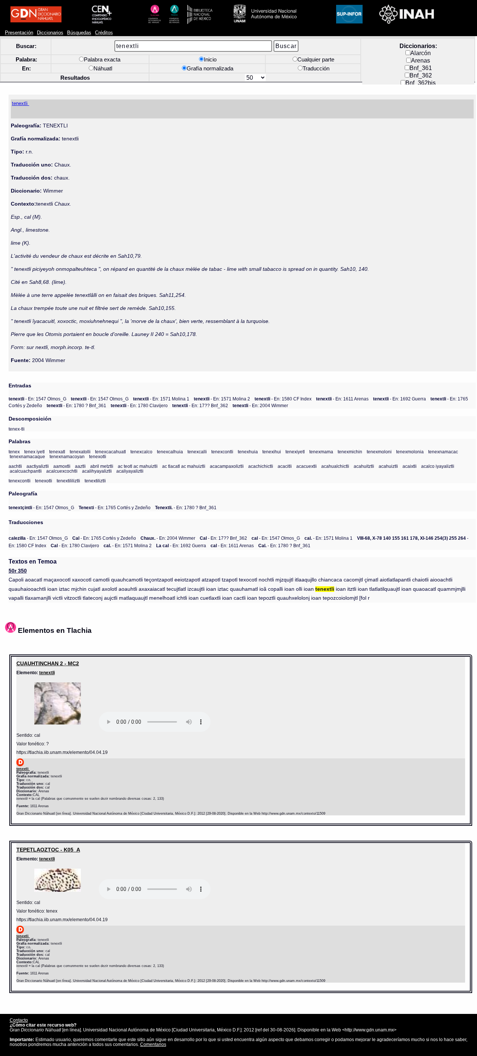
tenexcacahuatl (110, 451)
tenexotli (97, 456)
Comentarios (153, 1044)
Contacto (19, 1020)
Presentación (19, 32)
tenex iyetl (34, 451)
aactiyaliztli (37, 466)
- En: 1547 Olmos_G (37, 398)
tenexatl (57, 451)
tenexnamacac (443, 451)
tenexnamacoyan (67, 456)
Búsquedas (79, 32)
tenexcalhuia (170, 451)
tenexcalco (141, 451)
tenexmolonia (410, 451)
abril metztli (101, 466)
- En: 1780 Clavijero (139, 405)
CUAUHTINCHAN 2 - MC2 (47, 663)
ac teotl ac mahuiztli (138, 466)
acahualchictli (335, 466)
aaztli (80, 466)
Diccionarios (50, 32)
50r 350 (18, 571)
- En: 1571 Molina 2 (222, 398)
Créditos (104, 32)
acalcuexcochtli (62, 471)
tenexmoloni (379, 451)
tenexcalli (197, 451)
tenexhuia (248, 451)
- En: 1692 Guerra (399, 398)
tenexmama (321, 451)
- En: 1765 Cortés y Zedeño (115, 507)
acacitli (285, 466)
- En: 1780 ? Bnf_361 (76, 405)
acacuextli (306, 466)
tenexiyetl (295, 451)
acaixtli (409, 466)
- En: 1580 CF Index (283, 398)
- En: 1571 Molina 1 (161, 398)
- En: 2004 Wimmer (260, 405)
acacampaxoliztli (227, 466)
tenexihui (271, 451)
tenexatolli (80, 451)
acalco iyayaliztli (437, 466)
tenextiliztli (95, 480)
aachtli (15, 466)
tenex (14, 451)
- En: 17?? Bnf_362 (200, 405)
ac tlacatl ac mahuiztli (183, 466)
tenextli (47, 672)
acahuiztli (388, 466)
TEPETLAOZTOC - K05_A (48, 850)
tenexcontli (222, 451)
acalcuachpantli (26, 471)
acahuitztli (364, 466)
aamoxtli (61, 466)
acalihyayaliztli (97, 471)
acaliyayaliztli (129, 471)
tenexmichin (350, 451)
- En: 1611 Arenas (342, 398)
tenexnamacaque (27, 456)
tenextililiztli (68, 480)
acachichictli (260, 466)
